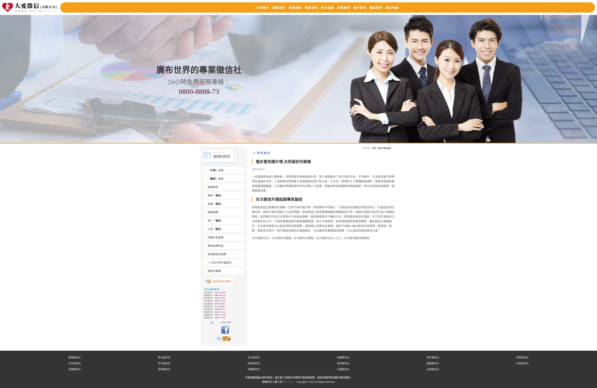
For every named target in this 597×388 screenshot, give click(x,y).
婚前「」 (216, 195)
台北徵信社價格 (303, 238)
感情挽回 (213, 187)
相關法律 (311, 7)
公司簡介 (262, 7)
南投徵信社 (254, 363)
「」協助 (216, 178)
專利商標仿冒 (216, 246)
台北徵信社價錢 (281, 238)
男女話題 (327, 7)
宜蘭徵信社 (254, 369)
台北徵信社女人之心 (328, 238)
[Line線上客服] (224, 322)
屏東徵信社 (164, 369)
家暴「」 (216, 204)
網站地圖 (392, 7)
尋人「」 (216, 220)
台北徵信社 (254, 357)
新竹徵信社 (433, 357)
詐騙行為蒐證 (216, 237)
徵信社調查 (362, 216)
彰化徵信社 (164, 363)
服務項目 (279, 7)
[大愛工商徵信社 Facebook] (225, 333)
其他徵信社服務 (217, 254)
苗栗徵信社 (522, 357)
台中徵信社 (74, 363)
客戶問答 (359, 7)
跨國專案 (213, 212)
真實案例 (343, 7)
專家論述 (295, 7)
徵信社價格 (214, 271)
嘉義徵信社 (433, 363)
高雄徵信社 (74, 369)
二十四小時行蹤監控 (219, 262)
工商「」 (216, 229)
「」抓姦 (216, 170)
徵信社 (288, 382)
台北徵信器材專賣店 (356, 238)
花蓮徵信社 (343, 369)
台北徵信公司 (260, 238)
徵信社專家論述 (384, 148)
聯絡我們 (376, 7)
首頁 (374, 148)
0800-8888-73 (199, 91)
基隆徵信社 (74, 357)
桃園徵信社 (343, 357)
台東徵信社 (433, 369)
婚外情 (312, 176)
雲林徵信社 (343, 363)
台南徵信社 (522, 363)
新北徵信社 (164, 357)
